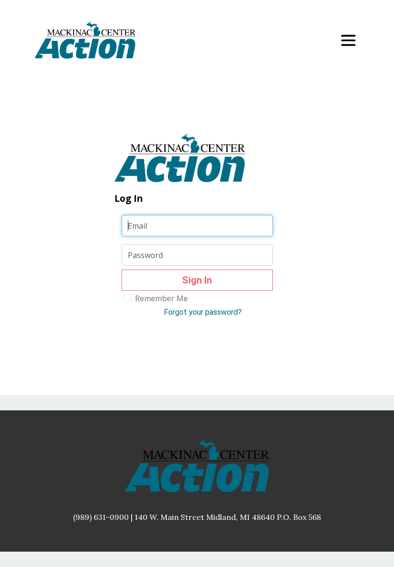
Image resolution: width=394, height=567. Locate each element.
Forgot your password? (203, 312)
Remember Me (161, 298)
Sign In (197, 280)
